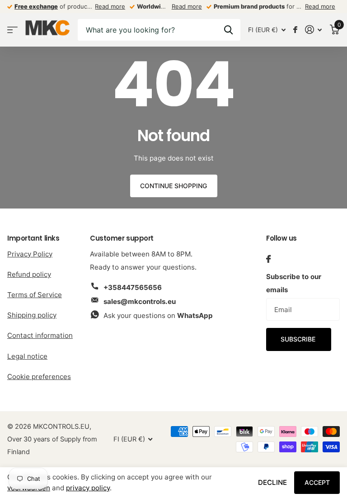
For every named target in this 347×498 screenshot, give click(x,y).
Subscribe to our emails (293, 283)
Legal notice (27, 356)
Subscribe (299, 339)
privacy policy (88, 488)
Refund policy (29, 274)
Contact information (40, 335)
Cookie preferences (39, 376)
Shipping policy (31, 315)
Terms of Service (34, 294)
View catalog (12, 29)
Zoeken (228, 30)
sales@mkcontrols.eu (139, 301)
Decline (272, 482)
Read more (110, 6)
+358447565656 (132, 287)
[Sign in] (313, 29)
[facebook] (268, 259)
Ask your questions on (158, 315)
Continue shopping (173, 186)
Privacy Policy (29, 254)
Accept (317, 482)
